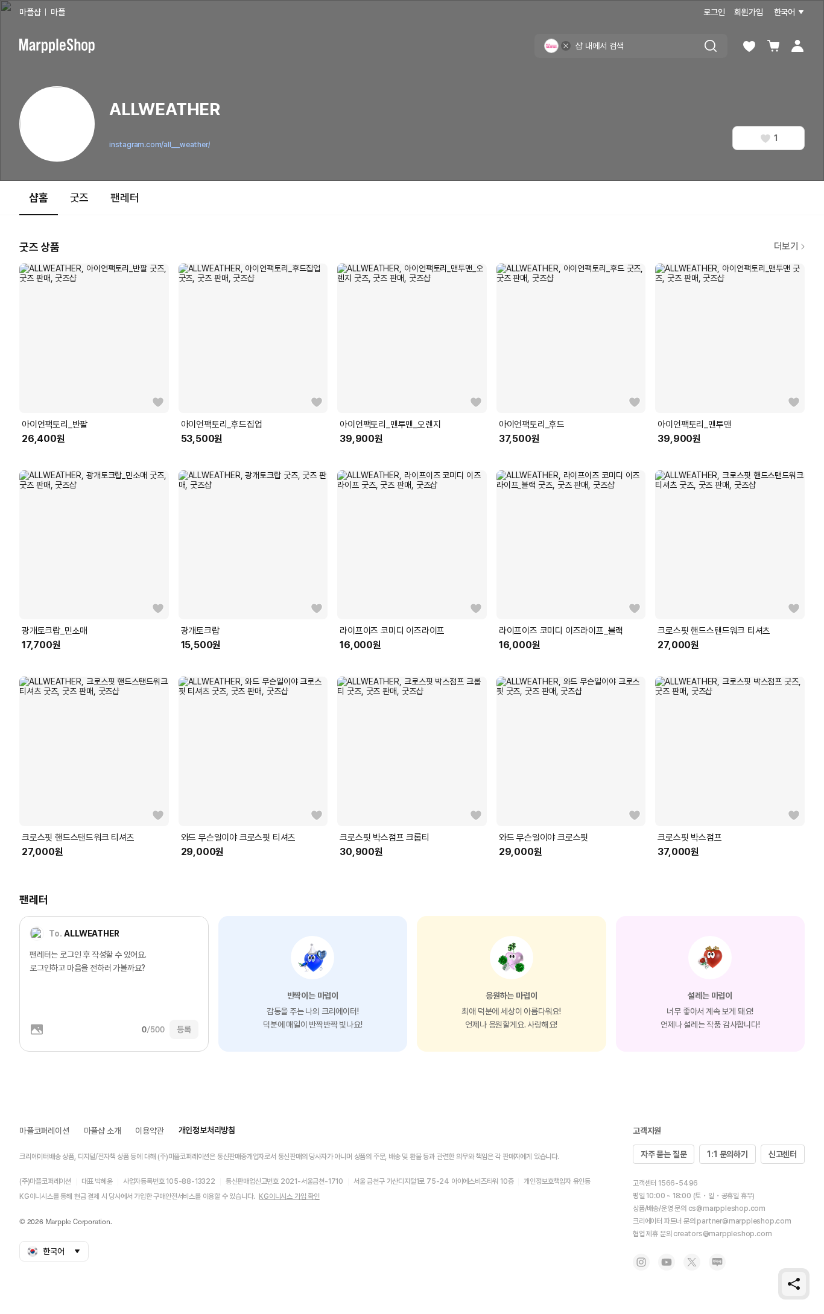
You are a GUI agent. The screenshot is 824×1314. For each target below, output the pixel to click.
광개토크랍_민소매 (54, 630)
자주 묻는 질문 (663, 1154)
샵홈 (38, 197)
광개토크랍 (200, 630)
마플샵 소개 (102, 1131)
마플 (58, 12)
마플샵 (29, 12)
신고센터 (783, 1154)
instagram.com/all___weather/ (159, 145)
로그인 (713, 12)
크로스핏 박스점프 (689, 837)
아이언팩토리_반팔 (54, 424)
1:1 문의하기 (727, 1154)
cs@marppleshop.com (726, 1208)
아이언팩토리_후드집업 (221, 424)
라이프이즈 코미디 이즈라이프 (392, 630)
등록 (184, 1029)
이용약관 (149, 1131)
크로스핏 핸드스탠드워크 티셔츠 (714, 630)
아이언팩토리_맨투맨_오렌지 (390, 424)
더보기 (786, 246)
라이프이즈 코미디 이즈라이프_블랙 (561, 630)
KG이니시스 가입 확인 (289, 1196)
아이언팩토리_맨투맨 (694, 424)
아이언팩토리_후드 (532, 424)
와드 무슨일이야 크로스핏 (543, 837)
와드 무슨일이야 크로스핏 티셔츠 (238, 837)
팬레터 (124, 197)
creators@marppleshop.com (722, 1234)
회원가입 (748, 12)
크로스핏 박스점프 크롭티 (384, 837)
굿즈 (79, 197)
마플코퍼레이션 (44, 1131)
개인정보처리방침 (207, 1130)
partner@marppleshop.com (744, 1221)
